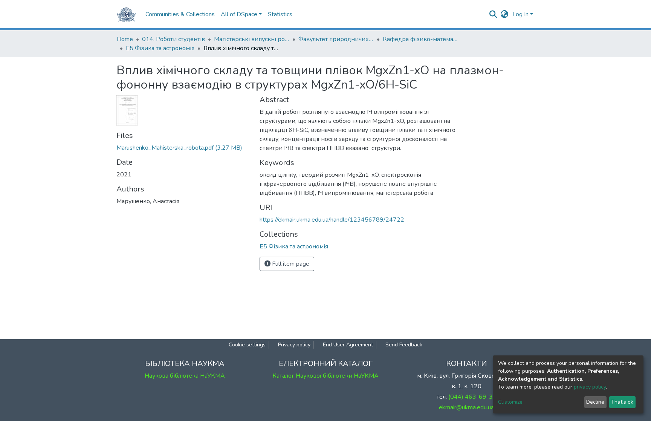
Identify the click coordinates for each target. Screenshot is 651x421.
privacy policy (590, 386)
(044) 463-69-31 (472, 397)
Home (125, 39)
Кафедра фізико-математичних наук (420, 39)
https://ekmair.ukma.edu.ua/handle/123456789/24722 (332, 220)
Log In (520, 14)
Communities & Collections (180, 14)
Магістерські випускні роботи (251, 39)
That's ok (622, 402)
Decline (595, 402)
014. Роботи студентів (173, 39)
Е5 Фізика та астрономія (160, 48)
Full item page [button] (289, 264)
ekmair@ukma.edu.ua (466, 407)
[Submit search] (493, 14)
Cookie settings (247, 344)
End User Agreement (348, 344)
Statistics (280, 14)
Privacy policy (294, 344)
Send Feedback (403, 344)
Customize (510, 402)
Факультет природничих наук (336, 39)
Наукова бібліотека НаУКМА (185, 376)
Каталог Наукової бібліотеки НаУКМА (325, 376)
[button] (504, 14)
